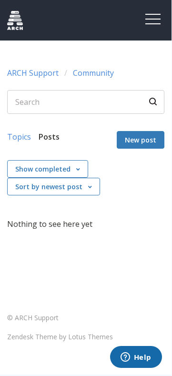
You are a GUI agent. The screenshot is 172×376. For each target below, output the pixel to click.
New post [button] (140, 139)
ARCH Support (33, 73)
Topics (19, 137)
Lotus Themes (90, 336)
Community (93, 73)
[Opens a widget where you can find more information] (136, 358)
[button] (153, 19)
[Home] (39, 20)
